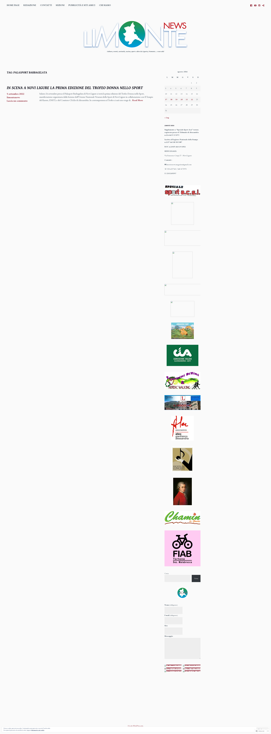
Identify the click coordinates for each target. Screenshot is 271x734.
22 (192, 99)
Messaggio (169, 636)
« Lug (167, 117)
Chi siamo (105, 5)
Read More (137, 100)
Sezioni (60, 5)
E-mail (171, 615)
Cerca (167, 573)
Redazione (29, 5)
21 (187, 99)
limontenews (13, 97)
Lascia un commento (17, 100)
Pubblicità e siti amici (81, 5)
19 (176, 99)
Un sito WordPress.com (135, 726)
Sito (166, 625)
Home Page (13, 5)
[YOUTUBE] (255, 5)
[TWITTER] (263, 5)
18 (171, 99)
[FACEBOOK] (251, 5)
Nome (171, 605)
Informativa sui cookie (37, 730)
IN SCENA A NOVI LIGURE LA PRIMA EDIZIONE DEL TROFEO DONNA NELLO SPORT (75, 88)
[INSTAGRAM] (259, 5)
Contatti (46, 5)
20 (182, 99)
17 (166, 99)
